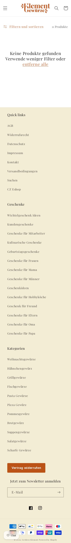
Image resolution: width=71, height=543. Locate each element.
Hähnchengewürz (19, 368)
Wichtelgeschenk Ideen (24, 215)
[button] (5, 8)
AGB (10, 125)
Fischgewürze (17, 386)
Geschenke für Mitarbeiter (26, 233)
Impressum (15, 153)
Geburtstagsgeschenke (23, 252)
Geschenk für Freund (22, 306)
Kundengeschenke (20, 224)
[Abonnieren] (59, 492)
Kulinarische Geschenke (24, 242)
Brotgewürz (15, 423)
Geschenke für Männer (23, 279)
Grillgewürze (16, 377)
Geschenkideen (18, 288)
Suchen (12, 180)
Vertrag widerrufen (26, 468)
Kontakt (13, 162)
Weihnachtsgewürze (21, 359)
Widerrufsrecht (18, 135)
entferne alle (35, 64)
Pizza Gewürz (16, 405)
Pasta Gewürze (17, 396)
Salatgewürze (16, 441)
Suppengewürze (18, 432)
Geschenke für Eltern (22, 315)
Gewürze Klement (30, 540)
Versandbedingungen (22, 171)
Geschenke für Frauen (23, 261)
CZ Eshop (14, 189)
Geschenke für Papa (21, 333)
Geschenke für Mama (22, 270)
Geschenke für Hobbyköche (26, 297)
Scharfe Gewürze (19, 450)
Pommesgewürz (18, 414)
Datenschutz (16, 144)
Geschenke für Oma (21, 324)
